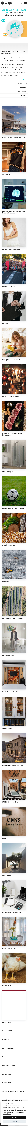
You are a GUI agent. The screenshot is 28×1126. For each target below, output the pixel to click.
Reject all (14, 1121)
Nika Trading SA (14, 456)
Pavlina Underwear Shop (14, 234)
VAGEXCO (14, 566)
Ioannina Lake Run (14, 270)
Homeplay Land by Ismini (14, 344)
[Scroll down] (14, 41)
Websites (21, 84)
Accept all (14, 1117)
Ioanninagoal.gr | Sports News (14, 492)
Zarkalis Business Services (14, 896)
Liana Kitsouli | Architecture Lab (14, 122)
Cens (14, 823)
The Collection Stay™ (14, 676)
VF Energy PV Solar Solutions (14, 602)
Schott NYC (14, 158)
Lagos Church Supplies (14, 380)
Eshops (23, 88)
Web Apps (22, 91)
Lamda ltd (14, 1080)
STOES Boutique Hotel (14, 786)
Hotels (23, 95)
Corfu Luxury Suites (14, 933)
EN (21, 3)
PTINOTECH (14, 969)
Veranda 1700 (14, 1043)
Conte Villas (14, 859)
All (24, 80)
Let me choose (7, 1113)
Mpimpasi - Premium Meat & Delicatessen (14, 418)
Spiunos (14, 307)
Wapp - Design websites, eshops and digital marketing (6, 3)
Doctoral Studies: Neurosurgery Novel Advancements (14, 196)
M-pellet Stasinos (14, 529)
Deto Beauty (14, 1006)
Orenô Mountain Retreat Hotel (14, 749)
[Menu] (25, 3)
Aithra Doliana (14, 713)
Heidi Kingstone (14, 639)
